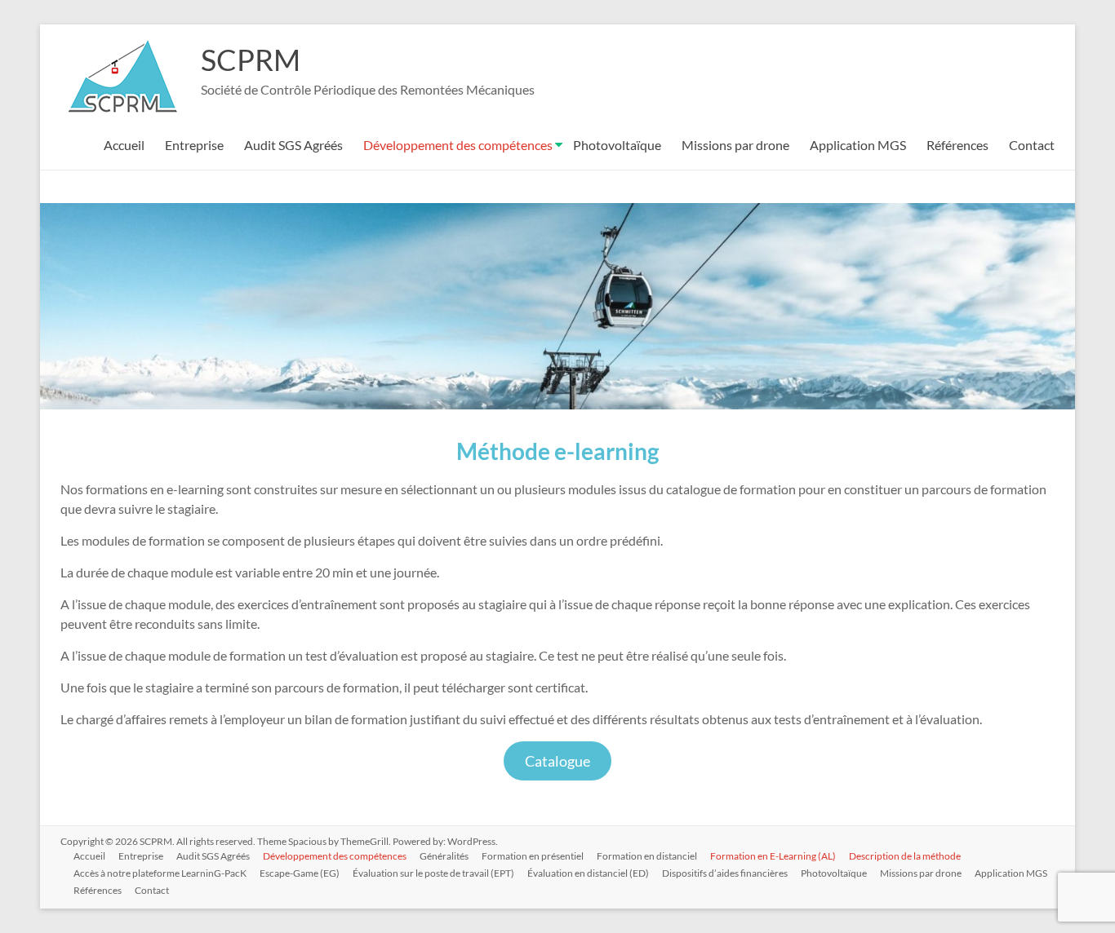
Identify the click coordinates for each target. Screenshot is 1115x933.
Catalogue (557, 761)
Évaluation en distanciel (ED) (588, 873)
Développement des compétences (458, 145)
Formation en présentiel (533, 856)
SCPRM (250, 59)
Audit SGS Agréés (293, 145)
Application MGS (858, 145)
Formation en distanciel (647, 856)
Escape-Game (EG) (300, 873)
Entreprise (194, 145)
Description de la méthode (905, 856)
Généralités (444, 856)
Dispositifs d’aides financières (725, 873)
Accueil (124, 145)
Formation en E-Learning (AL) (773, 856)
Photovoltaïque (617, 145)
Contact (1032, 145)
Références (957, 145)
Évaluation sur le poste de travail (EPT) (433, 873)
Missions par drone (735, 145)
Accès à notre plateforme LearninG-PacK (160, 873)
